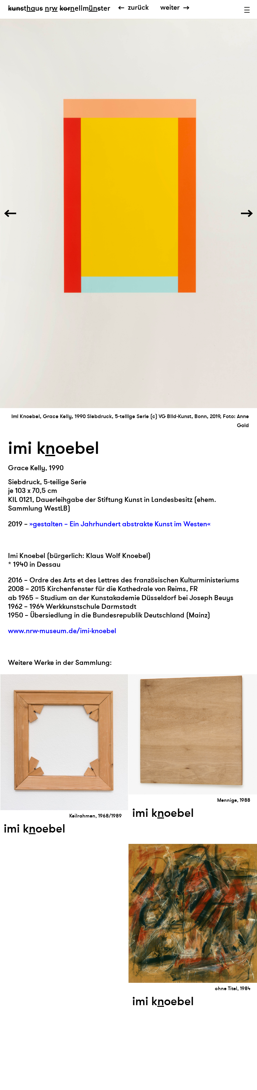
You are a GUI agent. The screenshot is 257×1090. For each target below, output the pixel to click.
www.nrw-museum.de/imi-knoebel (62, 630)
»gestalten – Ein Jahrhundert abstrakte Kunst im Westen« (119, 524)
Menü (247, 10)
